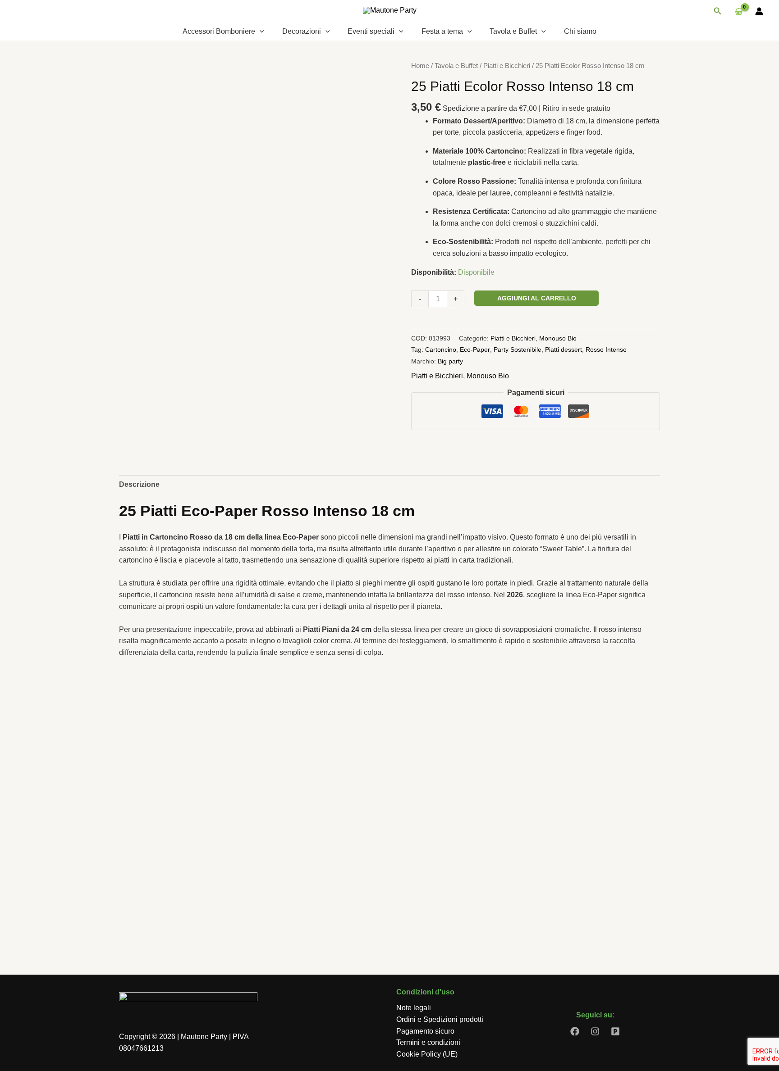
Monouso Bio (558, 338)
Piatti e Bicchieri (506, 65)
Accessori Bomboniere (219, 31)
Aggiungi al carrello (536, 298)
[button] (718, 11)
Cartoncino (440, 349)
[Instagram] (595, 1031)
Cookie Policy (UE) (427, 1054)
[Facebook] (574, 1031)
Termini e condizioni (428, 1042)
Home (420, 65)
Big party (450, 361)
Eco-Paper (475, 349)
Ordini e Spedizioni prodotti (439, 1019)
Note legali (413, 1008)
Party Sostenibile (517, 349)
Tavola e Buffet (513, 31)
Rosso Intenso (606, 349)
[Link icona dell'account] (759, 11)
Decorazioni (301, 31)
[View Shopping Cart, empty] (738, 11)
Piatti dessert (563, 349)
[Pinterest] (615, 1031)
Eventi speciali (371, 31)
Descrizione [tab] (139, 484)
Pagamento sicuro (425, 1031)
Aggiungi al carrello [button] (173, 913)
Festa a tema (442, 31)
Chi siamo (580, 31)
